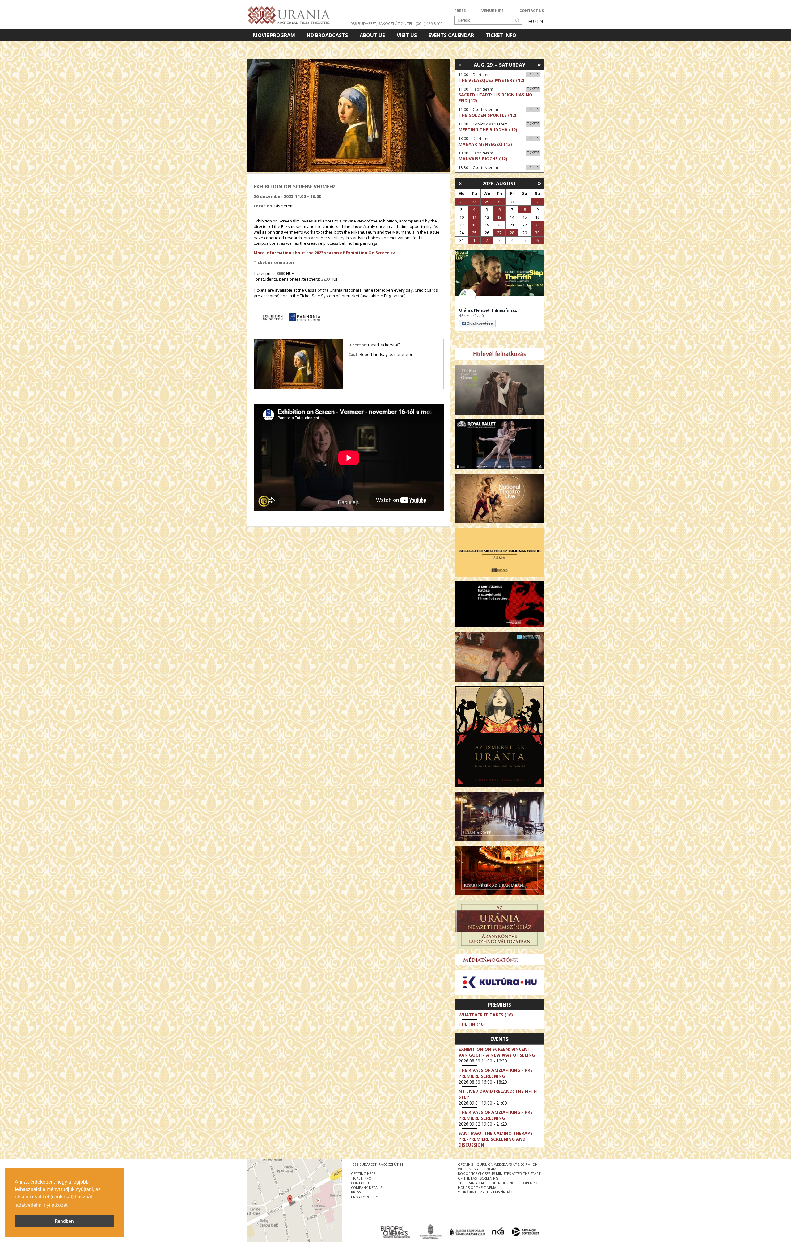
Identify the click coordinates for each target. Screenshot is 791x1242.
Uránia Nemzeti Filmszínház (488, 310)
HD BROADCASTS (327, 35)
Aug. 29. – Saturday (499, 64)
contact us (361, 1183)
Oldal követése (480, 323)
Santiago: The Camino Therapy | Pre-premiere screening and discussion (497, 1139)
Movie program (274, 35)
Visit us (407, 35)
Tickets (533, 74)
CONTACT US (531, 10)
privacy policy (364, 1196)
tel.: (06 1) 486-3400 (424, 23)
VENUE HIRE (492, 10)
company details (366, 1187)
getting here (363, 1173)
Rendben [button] (64, 1221)
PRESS (460, 10)
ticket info (361, 1178)
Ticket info (501, 35)
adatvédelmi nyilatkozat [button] (41, 1205)
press (356, 1192)
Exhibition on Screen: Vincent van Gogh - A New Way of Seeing (497, 1052)
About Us (372, 35)
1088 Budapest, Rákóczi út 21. (377, 23)
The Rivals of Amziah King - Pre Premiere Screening (496, 1073)
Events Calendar (451, 35)
